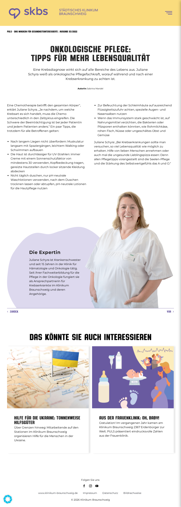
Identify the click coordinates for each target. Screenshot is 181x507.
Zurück (14, 311)
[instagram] (90, 485)
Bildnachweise (132, 493)
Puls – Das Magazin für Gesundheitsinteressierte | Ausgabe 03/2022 (42, 31)
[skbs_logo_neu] (53, 8)
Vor (169, 311)
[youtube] (96, 485)
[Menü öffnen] (168, 12)
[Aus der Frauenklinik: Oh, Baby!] (133, 377)
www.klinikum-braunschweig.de (58, 493)
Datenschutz (110, 493)
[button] (8, 499)
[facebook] (84, 485)
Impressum (90, 493)
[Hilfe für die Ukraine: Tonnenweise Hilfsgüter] (48, 377)
